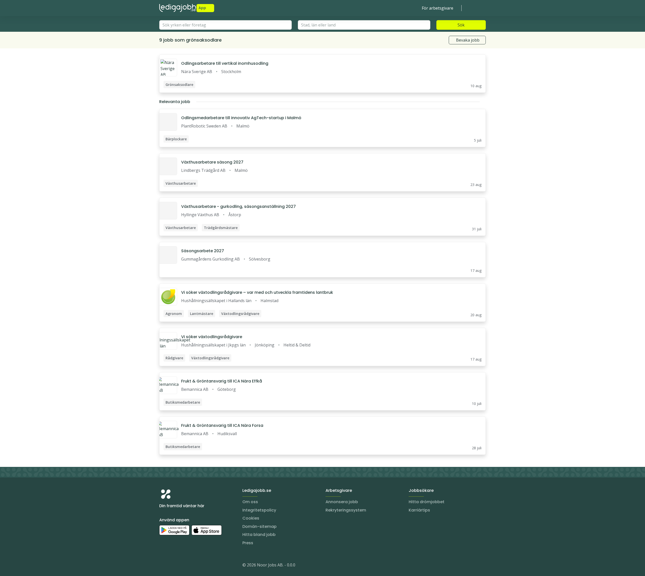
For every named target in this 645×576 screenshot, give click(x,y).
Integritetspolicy (259, 510)
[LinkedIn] (173, 566)
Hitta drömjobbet (426, 502)
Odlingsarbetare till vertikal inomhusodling (224, 63)
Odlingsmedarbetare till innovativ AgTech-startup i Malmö (241, 118)
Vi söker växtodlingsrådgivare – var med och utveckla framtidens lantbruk (257, 292)
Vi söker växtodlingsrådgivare (211, 337)
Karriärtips (419, 510)
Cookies (250, 518)
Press (247, 543)
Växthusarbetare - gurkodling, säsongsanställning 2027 (238, 206)
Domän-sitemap (259, 526)
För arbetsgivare (437, 8)
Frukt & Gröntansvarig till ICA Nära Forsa (222, 425)
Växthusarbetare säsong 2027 (212, 162)
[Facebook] (183, 566)
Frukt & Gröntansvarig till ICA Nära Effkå (221, 381)
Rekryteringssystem (346, 510)
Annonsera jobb (342, 502)
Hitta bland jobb (259, 534)
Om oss (250, 502)
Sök (461, 25)
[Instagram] (163, 566)
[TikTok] (193, 566)
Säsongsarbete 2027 (202, 251)
